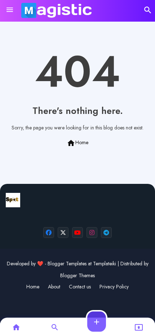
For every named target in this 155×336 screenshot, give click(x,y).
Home (77, 143)
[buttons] (48, 232)
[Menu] (9, 10)
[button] (148, 10)
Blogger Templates (67, 263)
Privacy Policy (114, 286)
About (54, 286)
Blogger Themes (77, 275)
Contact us (80, 286)
